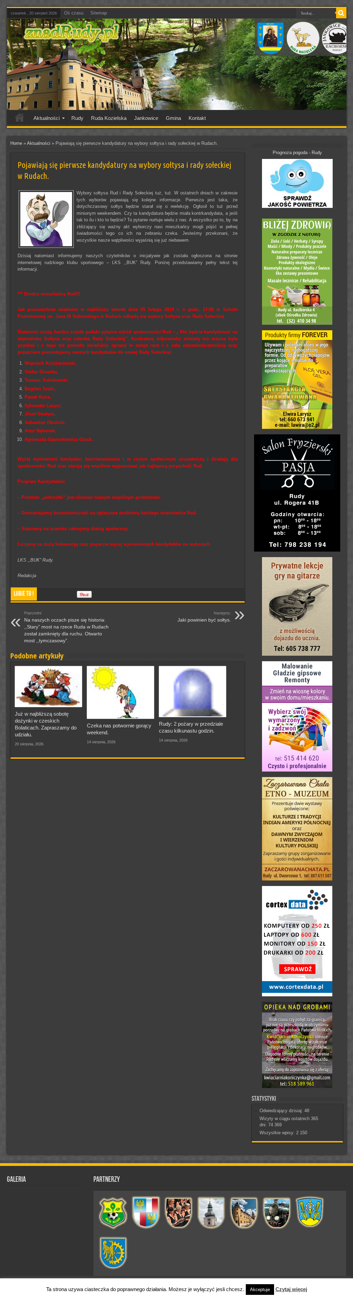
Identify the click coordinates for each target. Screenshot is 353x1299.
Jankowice (146, 118)
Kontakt (197, 118)
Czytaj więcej (291, 1289)
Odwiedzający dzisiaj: (282, 1110)
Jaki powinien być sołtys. (204, 617)
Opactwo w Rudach (244, 1213)
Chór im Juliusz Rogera (178, 1213)
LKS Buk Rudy (113, 1213)
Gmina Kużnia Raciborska (113, 1253)
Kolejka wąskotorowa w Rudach (277, 1213)
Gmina (173, 118)
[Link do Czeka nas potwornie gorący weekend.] (120, 692)
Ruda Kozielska (109, 118)
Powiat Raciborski (146, 1213)
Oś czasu (73, 13)
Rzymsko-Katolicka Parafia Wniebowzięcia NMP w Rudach (211, 1213)
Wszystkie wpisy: (278, 1132)
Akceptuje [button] (260, 1289)
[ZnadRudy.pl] (71, 39)
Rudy (77, 118)
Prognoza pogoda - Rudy (297, 152)
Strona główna (19, 119)
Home (16, 143)
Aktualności (46, 118)
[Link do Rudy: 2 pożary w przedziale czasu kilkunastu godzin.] (192, 692)
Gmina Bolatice (309, 1213)
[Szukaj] (341, 13)
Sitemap (98, 13)
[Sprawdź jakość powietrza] (297, 206)
